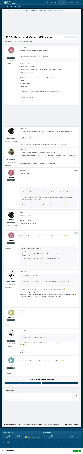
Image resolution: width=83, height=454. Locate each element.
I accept (77, 451)
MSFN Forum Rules (6, 452)
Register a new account (23, 383)
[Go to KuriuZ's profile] (26, 437)
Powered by (74, 446)
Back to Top (76, 424)
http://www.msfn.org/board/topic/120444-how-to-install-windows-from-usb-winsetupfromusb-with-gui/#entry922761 (47, 155)
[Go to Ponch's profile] (11, 360)
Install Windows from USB (26, 41)
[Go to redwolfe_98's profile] (11, 313)
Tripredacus (11, 135)
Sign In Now (60, 383)
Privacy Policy (5, 446)
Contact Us (12, 446)
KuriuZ (29, 436)
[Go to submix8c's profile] (11, 152)
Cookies (17, 446)
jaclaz (11, 278)
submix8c (11, 157)
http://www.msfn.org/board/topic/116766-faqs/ (31, 292)
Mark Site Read (69, 424)
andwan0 (10, 41)
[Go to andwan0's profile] (6, 41)
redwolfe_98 (11, 317)
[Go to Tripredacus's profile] (11, 131)
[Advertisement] (41, 23)
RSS (22, 446)
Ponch (11, 365)
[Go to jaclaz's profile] (11, 274)
